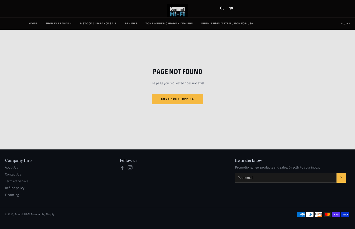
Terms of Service (16, 181)
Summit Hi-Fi (22, 214)
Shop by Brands (57, 24)
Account (345, 23)
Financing (12, 195)
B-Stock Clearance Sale (98, 24)
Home (33, 24)
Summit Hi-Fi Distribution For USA (227, 24)
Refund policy (14, 188)
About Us (11, 167)
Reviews (131, 24)
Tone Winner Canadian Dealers (169, 24)
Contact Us (13, 174)
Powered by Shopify (42, 214)
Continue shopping (177, 99)
